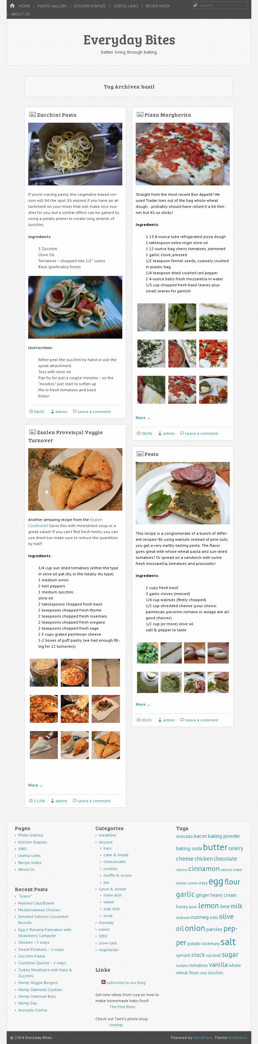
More (143, 417)
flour (232, 881)
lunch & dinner (112, 888)
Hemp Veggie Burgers (38, 982)
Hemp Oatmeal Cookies (40, 989)
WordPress (203, 1037)
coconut (226, 869)
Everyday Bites (129, 39)
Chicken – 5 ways (33, 942)
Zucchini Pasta (57, 114)
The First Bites (122, 1006)
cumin (192, 882)
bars (107, 848)
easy (203, 883)
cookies (110, 868)
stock (198, 955)
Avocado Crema (32, 1009)
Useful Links (126, 5)
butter (215, 847)
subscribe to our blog (125, 982)
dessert (106, 842)
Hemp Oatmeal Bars (37, 996)
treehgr (116, 1024)
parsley (214, 929)
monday (106, 922)
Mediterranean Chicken (39, 909)
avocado (184, 836)
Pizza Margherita (167, 114)
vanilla (218, 964)
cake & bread (115, 854)
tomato (182, 965)
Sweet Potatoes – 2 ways (41, 949)
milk (237, 906)
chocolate (225, 858)
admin (61, 411)
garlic (185, 894)
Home (24, 5)
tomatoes (198, 965)
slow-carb (108, 942)
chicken (204, 858)
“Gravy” (25, 895)
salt (228, 941)
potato (194, 943)
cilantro (181, 869)
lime (225, 906)
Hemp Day (27, 1002)
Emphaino (237, 1037)
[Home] (12, 6)
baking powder (224, 835)
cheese (185, 858)
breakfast (107, 834)
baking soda (189, 848)
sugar (230, 954)
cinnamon (204, 868)
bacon (200, 836)
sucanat (213, 955)
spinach (183, 955)
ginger (202, 895)
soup (108, 915)
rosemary (210, 943)
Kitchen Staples (90, 5)
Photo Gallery (52, 5)
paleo (104, 929)
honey (182, 907)
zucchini (215, 973)
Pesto (151, 453)
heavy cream (223, 895)
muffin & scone (117, 875)
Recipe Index (158, 5)
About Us (20, 13)
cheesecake (114, 861)
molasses (183, 917)
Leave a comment (94, 411)
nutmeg (200, 917)
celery (235, 848)
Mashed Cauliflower (36, 903)
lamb (193, 906)
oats (214, 917)
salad (108, 901)
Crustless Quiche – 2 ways (42, 962)
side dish (111, 908)
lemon (208, 905)
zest (203, 972)
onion (195, 928)
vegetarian (109, 949)
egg (216, 880)
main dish (112, 894)
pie (106, 882)
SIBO (22, 848)
